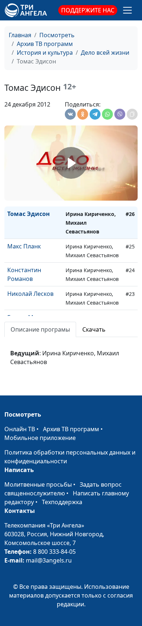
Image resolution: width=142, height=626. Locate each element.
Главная (20, 35)
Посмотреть (57, 35)
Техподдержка (62, 502)
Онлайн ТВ (19, 429)
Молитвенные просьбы (38, 484)
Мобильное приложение (40, 438)
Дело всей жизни (105, 53)
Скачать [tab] (94, 329)
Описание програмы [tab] (40, 329)
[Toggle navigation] (127, 10)
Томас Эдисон (28, 214)
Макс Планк (24, 246)
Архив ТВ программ (45, 44)
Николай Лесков (30, 294)
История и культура (45, 53)
